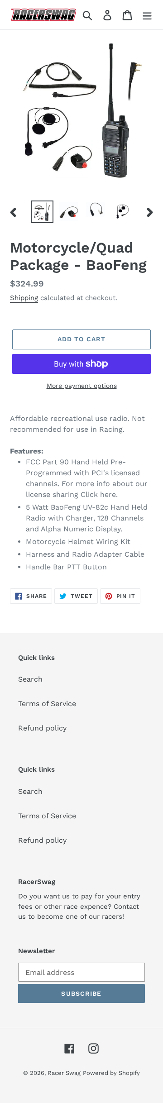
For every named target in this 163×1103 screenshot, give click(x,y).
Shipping (24, 298)
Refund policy (42, 728)
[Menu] (147, 15)
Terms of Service (47, 703)
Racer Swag (64, 1073)
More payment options (82, 385)
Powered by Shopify (111, 1073)
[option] (42, 211)
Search (30, 679)
